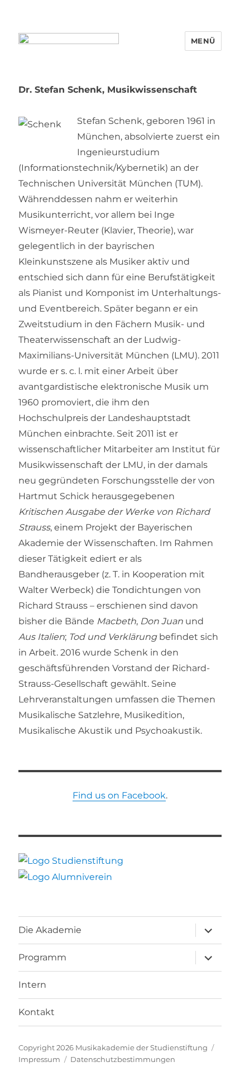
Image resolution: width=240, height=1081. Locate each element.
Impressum (39, 1059)
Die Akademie (49, 930)
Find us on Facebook (119, 795)
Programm (42, 957)
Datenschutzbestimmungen (122, 1059)
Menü (203, 40)
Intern (32, 984)
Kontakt (36, 1012)
